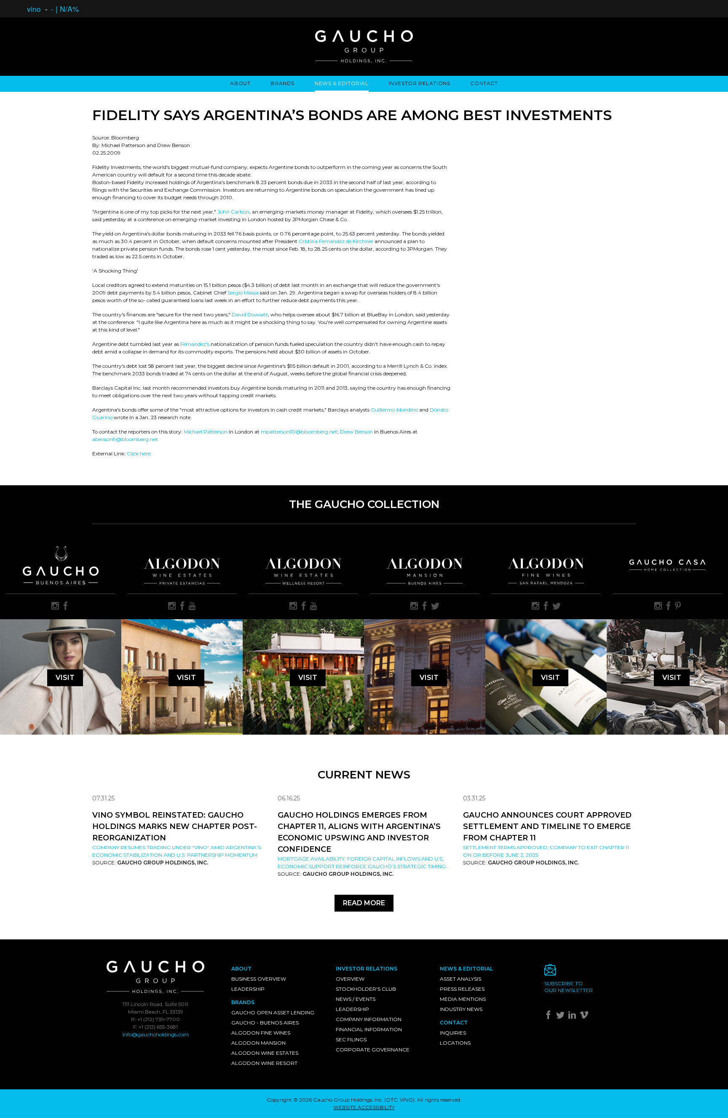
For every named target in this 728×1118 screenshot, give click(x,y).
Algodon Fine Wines (260, 1033)
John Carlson (233, 212)
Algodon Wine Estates (264, 1053)
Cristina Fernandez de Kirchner (336, 241)
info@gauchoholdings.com (156, 1034)
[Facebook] (549, 1017)
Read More (364, 903)
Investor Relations (419, 83)
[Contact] (590, 972)
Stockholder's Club (366, 989)
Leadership (248, 989)
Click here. (139, 453)
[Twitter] (561, 1017)
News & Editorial (342, 83)
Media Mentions (463, 999)
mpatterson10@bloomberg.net (299, 431)
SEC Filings (351, 1039)
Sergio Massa (243, 292)
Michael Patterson (206, 431)
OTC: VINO (399, 1100)
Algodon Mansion (258, 1043)
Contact (484, 83)
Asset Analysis (460, 979)
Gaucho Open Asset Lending (272, 1012)
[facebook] (66, 607)
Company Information (368, 1019)
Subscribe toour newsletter (568, 986)
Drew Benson (356, 431)
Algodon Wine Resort (264, 1063)
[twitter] (435, 607)
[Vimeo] (585, 1017)
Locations (455, 1043)
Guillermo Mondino (394, 410)
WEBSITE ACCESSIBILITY (364, 1107)
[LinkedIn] (573, 1017)
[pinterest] (678, 607)
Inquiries (453, 1033)
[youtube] (192, 607)
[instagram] (55, 607)
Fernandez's (195, 344)
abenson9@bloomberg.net (125, 439)
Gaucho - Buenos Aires (265, 1022)
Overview (350, 979)
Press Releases (462, 989)
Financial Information (369, 1029)
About (240, 83)
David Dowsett (250, 314)
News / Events (355, 999)
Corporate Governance (373, 1049)
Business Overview (258, 979)
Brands (282, 83)
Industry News (461, 1009)
